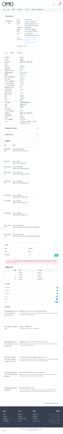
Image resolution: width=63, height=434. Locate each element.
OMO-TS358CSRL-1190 (23, 183)
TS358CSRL (19, 181)
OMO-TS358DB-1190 (22, 197)
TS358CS (18, 201)
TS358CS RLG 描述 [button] (11, 128)
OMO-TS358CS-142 (22, 202)
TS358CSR (7, 287)
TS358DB (18, 195)
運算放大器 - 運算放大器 (37, 9)
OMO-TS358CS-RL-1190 (23, 174)
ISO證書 (20, 416)
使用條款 (35, 418)
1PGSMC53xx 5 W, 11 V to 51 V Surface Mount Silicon (33, 311)
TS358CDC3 (19, 167)
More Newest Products (51, 403)
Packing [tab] (19, 52)
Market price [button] (9, 134)
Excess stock (36, 421)
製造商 (5, 416)
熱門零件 (5, 418)
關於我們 (20, 414)
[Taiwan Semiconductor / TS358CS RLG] (9, 22)
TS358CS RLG (20, 225)
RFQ (56, 255)
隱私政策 (35, 416)
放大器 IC (27, 9)
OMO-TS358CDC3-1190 (23, 168)
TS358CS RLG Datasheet (30, 37)
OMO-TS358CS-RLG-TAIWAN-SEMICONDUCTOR (29, 227)
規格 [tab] (6, 52)
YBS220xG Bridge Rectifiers (26, 388)
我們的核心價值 (22, 418)
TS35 (6, 299)
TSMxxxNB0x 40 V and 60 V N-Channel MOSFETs (32, 372)
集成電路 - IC (20, 9)
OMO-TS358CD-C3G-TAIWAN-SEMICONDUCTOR (29, 236)
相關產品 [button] (7, 141)
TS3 (6, 301)
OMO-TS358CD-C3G (22, 151)
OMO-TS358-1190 (21, 163)
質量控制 (35, 414)
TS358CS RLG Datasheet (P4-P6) (30, 40)
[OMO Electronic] (8, 4)
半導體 (13, 9)
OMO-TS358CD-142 (22, 215)
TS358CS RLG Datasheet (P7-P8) (30, 43)
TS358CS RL (19, 172)
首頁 (4, 9)
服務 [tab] (12, 52)
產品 (8, 9)
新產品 (19, 421)
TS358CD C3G (20, 149)
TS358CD (18, 213)
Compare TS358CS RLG (25, 326)
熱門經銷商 (6, 421)
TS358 (18, 161)
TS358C (7, 293)
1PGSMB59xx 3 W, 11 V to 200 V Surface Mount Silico (33, 342)
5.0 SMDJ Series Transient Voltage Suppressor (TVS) (33, 357)
